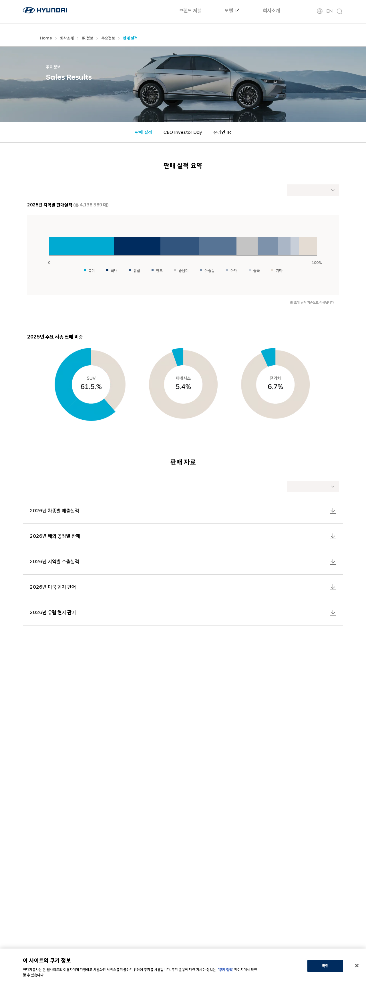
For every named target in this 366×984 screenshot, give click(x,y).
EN (329, 11)
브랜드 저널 (190, 10)
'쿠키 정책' (225, 969)
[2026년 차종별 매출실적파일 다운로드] (332, 510)
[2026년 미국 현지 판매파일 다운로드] (332, 587)
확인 (325, 965)
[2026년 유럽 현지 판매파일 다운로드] (332, 612)
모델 (229, 10)
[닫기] (357, 965)
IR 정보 (87, 38)
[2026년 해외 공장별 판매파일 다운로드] (332, 536)
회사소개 (271, 10)
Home (46, 38)
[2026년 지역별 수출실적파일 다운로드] (332, 561)
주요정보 (108, 38)
